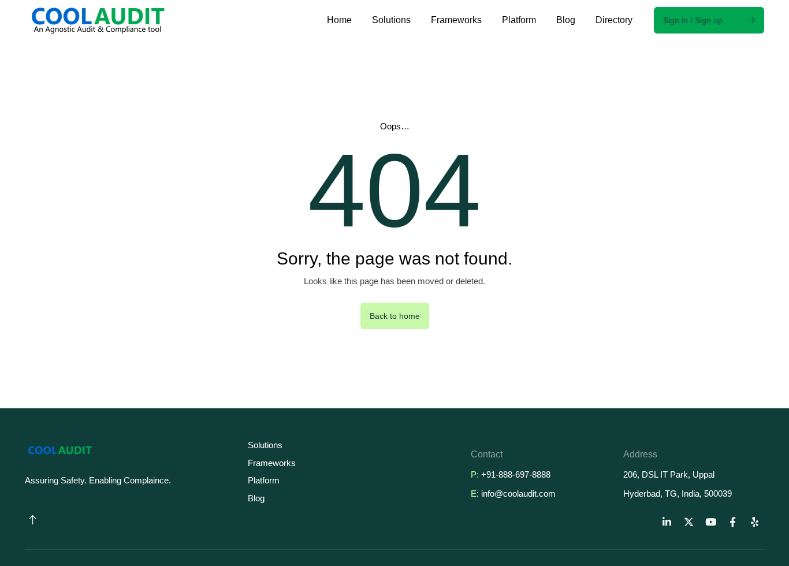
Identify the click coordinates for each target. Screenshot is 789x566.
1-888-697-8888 (520, 474)
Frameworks (456, 20)
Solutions (391, 20)
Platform (519, 20)
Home (339, 20)
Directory (614, 20)
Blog (565, 20)
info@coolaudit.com (518, 493)
